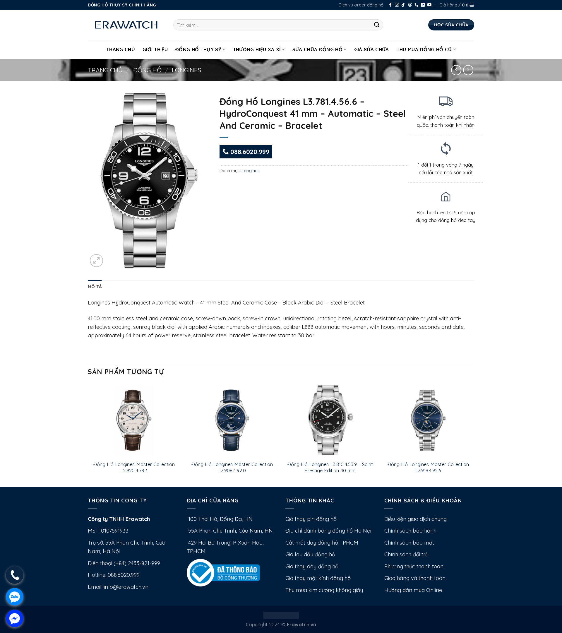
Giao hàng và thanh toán (415, 578)
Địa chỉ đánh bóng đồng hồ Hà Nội (328, 530)
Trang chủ (105, 70)
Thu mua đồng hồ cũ (424, 49)
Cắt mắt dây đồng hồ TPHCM (321, 542)
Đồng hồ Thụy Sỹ (198, 49)
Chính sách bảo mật (409, 542)
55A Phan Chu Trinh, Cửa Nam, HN (230, 530)
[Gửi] (377, 24)
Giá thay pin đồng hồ (311, 519)
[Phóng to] (96, 260)
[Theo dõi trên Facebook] (390, 5)
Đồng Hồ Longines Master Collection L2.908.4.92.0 (232, 467)
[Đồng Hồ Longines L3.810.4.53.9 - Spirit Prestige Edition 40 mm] (330, 420)
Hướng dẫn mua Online (413, 590)
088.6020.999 (249, 151)
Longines (186, 70)
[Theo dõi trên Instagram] (397, 5)
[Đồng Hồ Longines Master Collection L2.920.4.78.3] (134, 420)
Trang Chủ (120, 49)
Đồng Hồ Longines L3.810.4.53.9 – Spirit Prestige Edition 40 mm (330, 467)
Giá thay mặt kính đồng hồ (318, 578)
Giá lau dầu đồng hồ (310, 554)
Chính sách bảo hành (410, 530)
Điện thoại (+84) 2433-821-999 (124, 563)
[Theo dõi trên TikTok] (403, 5)
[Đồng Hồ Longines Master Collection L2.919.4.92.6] (428, 420)
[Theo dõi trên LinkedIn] (423, 5)
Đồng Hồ (147, 70)
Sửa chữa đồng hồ (317, 49)
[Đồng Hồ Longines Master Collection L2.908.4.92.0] (232, 420)
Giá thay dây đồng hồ (311, 566)
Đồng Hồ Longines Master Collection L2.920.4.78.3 (134, 467)
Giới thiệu (155, 49)
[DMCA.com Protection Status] (281, 614)
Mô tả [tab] (95, 286)
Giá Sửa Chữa (371, 49)
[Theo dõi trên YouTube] (429, 5)
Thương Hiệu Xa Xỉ (257, 49)
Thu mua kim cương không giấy (324, 590)
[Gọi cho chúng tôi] (416, 5)
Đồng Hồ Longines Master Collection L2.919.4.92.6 (428, 467)
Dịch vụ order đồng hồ (360, 5)
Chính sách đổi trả (406, 554)
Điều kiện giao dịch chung (415, 519)
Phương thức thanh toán (413, 566)
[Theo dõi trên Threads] (410, 5)
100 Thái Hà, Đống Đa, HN (220, 519)
